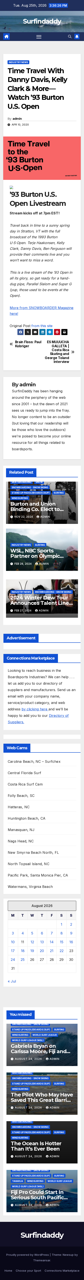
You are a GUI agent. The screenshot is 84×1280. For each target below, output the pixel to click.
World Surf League (45, 1035)
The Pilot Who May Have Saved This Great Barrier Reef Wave (42, 1100)
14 (52, 942)
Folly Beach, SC (21, 795)
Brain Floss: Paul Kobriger (28, 344)
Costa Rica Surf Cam (25, 784)
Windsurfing (20, 498)
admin (17, 119)
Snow (39, 482)
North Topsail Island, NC (28, 864)
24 (13, 959)
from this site (42, 326)
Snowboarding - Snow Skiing (30, 487)
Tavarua (17, 1181)
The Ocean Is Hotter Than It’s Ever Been (36, 1146)
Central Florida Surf (24, 773)
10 (13, 942)
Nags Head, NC (21, 841)
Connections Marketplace (62, 1270)
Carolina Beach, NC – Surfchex (34, 761)
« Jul (12, 981)
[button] (70, 36)
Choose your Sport (28, 1270)
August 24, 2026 (29, 1058)
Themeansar (41, 1260)
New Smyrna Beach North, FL (33, 852)
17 (13, 951)
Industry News (18, 62)
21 (51, 951)
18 (23, 951)
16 (71, 942)
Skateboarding (21, 482)
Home (8, 1270)
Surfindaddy (42, 21)
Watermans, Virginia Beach (30, 886)
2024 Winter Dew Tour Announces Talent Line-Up (40, 603)
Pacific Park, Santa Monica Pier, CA (38, 875)
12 (32, 942)
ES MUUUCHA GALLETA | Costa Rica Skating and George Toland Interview (57, 352)
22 (62, 951)
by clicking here (35, 709)
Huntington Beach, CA (26, 818)
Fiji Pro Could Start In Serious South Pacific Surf (37, 1197)
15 (61, 942)
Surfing (59, 492)
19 (32, 951)
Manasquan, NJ (21, 830)
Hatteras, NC (19, 807)
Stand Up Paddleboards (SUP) (31, 492)
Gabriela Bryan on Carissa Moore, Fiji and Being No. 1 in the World (41, 1051)
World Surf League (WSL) (28, 1040)
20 (42, 951)
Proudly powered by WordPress (28, 1254)
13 (42, 942)
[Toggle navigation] (39, 37)
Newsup (68, 1254)
